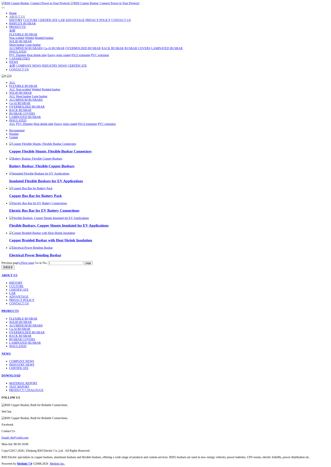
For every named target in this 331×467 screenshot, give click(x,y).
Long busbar (39, 96)
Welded (36, 89)
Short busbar (23, 96)
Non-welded (23, 89)
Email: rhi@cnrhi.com (15, 437)
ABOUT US (9, 275)
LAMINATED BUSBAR (25, 117)
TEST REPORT (19, 386)
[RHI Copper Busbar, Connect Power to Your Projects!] (165, 3)
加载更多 (8, 267)
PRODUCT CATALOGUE (26, 390)
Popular (14, 133)
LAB (12, 293)
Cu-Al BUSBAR (19, 103)
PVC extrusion (107, 124)
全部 (12, 30)
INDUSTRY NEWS (21, 364)
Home (13, 13)
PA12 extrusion (87, 124)
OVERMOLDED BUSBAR (27, 106)
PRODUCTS (10, 311)
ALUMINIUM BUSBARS (26, 99)
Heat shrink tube (43, 124)
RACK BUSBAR (20, 110)
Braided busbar (51, 89)
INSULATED (17, 120)
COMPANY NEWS (21, 361)
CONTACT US (19, 303)
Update (13, 137)
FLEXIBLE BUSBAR (23, 86)
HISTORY (16, 282)
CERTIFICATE (19, 289)
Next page (28, 262)
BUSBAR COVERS (22, 113)
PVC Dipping (24, 124)
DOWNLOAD (11, 375)
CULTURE (16, 286)
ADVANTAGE (19, 296)
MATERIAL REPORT (23, 383)
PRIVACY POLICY (21, 300)
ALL (12, 82)
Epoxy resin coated (65, 124)
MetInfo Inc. (57, 463)
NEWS (6, 353)
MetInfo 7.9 (24, 463)
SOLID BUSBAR (20, 92)
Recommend (17, 130)
